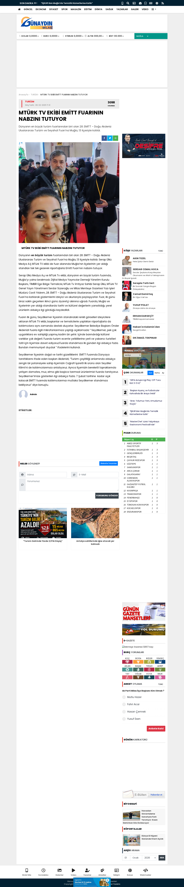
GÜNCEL (28, 9)
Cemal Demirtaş (143, 294)
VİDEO (145, 9)
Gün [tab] (150, 373)
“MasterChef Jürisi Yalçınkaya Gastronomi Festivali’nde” (141, 423)
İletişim (116, 875)
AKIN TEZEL (139, 258)
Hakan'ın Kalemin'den (146, 327)
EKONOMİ (41, 9)
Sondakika (43, 875)
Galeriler (59, 875)
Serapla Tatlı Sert (143, 283)
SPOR (64, 9)
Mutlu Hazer (134, 697)
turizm (48, 255)
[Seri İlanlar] (145, 3)
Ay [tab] (163, 373)
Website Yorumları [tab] (108, 463)
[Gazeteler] (151, 3)
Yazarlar (87, 875)
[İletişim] (134, 3)
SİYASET (53, 9)
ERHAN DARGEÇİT (143, 316)
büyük (39, 255)
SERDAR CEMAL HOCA (145, 269)
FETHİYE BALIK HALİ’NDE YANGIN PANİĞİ (60, 3)
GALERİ (135, 9)
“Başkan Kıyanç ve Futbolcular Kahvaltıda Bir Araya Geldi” (141, 392)
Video (73, 875)
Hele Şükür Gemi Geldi (143, 261)
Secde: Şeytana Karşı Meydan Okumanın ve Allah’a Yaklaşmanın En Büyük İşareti (143, 275)
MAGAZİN (76, 9)
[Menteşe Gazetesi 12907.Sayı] (137, 646)
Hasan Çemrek (136, 711)
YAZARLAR (122, 9)
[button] (154, 9)
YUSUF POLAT (141, 305)
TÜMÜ (160, 251)
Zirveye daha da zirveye (144, 308)
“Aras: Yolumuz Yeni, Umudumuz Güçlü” (143, 402)
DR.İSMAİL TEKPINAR (145, 337)
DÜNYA (98, 9)
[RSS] (162, 3)
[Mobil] (122, 3)
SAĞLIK (109, 9)
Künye (130, 875)
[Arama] (128, 3)
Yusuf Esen (133, 719)
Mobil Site (26, 875)
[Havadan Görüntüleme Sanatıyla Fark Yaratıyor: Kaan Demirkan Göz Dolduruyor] (131, 814)
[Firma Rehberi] (140, 3)
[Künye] (157, 3)
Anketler (102, 875)
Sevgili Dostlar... (140, 330)
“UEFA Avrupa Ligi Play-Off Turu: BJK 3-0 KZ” (142, 382)
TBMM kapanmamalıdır (143, 319)
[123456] (143, 765)
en (32, 255)
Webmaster (145, 875)
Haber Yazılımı (113, 884)
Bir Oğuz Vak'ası (140, 297)
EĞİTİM (88, 9)
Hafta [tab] (157, 373)
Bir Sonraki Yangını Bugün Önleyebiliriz (144, 288)
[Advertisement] (113, 23)
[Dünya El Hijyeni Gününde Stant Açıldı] (131, 839)
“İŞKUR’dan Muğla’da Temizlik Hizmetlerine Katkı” (141, 413)
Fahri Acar (133, 704)
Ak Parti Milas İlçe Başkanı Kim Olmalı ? (143, 690)
